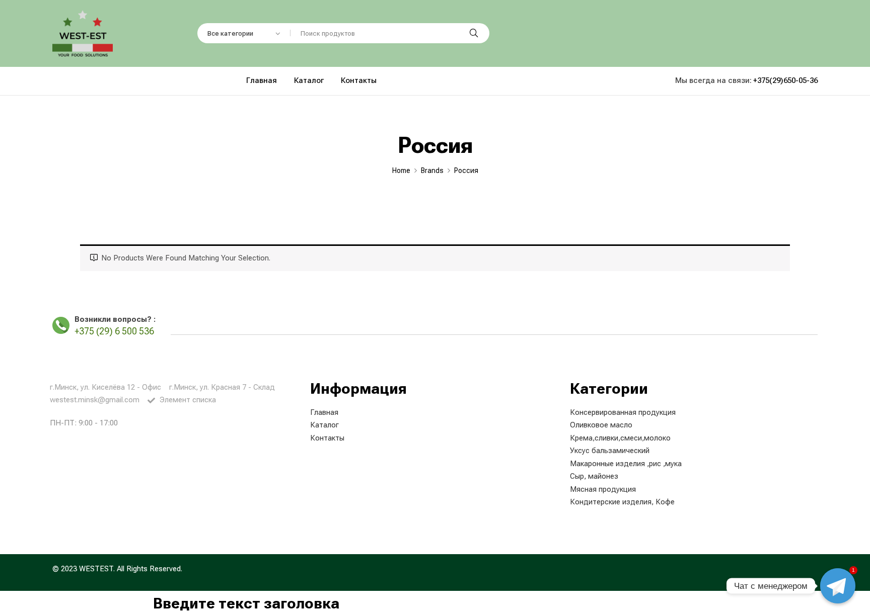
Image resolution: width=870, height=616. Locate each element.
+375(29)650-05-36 (785, 80)
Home (401, 170)
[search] (473, 33)
